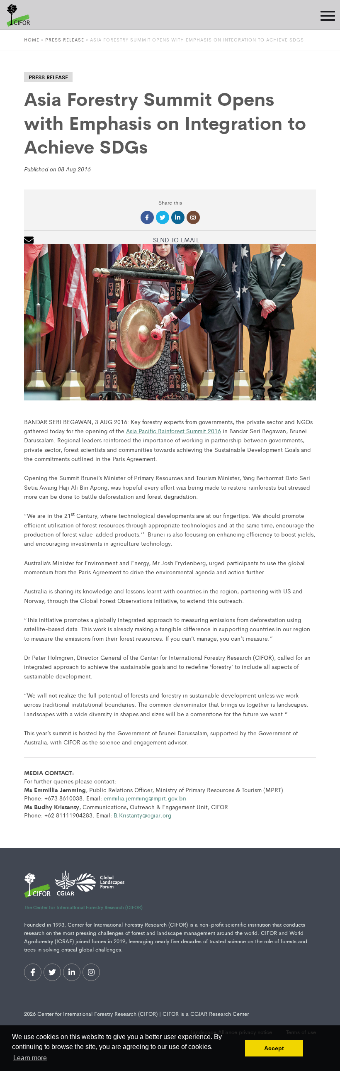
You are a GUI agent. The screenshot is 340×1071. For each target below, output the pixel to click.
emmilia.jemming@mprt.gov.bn (145, 798)
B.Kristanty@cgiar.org (142, 815)
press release (48, 77)
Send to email (176, 239)
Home (31, 39)
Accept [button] (274, 1048)
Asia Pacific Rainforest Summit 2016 (173, 431)
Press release (64, 39)
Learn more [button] (30, 1057)
